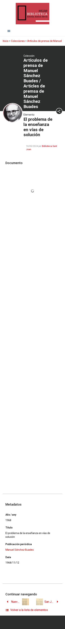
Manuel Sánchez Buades (19, 549)
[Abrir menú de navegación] (9, 30)
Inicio (5, 41)
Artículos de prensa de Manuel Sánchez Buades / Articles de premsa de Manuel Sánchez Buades (35, 83)
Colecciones (18, 41)
